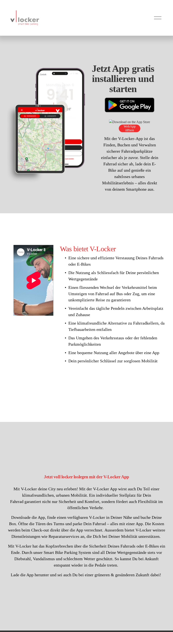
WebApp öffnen (130, 128)
